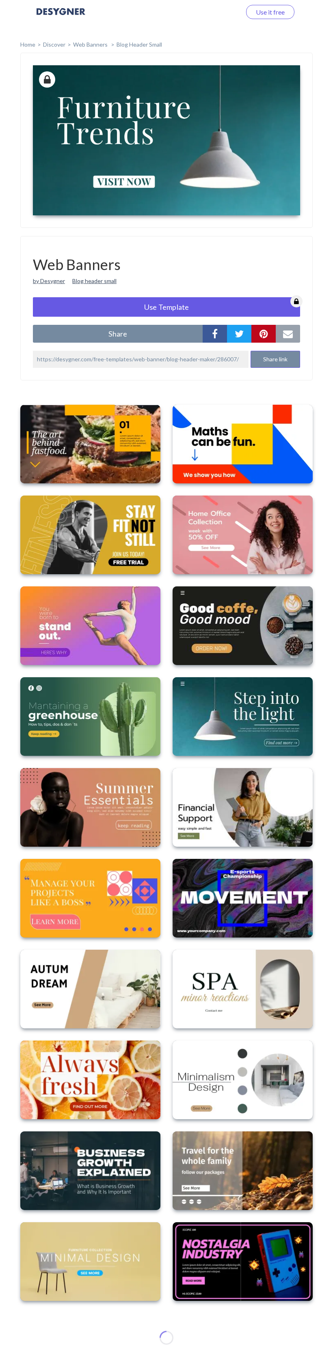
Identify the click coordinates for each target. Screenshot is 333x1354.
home (27, 44)
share (117, 333)
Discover (54, 44)
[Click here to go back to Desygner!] (60, 17)
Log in (222, 12)
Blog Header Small (139, 44)
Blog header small (94, 280)
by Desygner (49, 280)
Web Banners (91, 44)
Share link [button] (275, 359)
